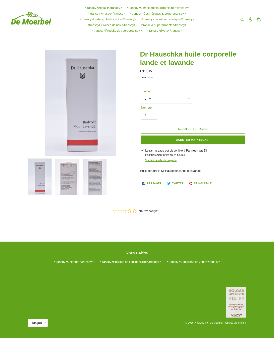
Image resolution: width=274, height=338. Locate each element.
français (36, 322)
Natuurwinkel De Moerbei (209, 322)
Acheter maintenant (193, 139)
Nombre (146, 107)
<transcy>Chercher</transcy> (74, 261)
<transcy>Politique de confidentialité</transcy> (130, 261)
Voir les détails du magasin (161, 160)
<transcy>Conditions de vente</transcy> (193, 261)
